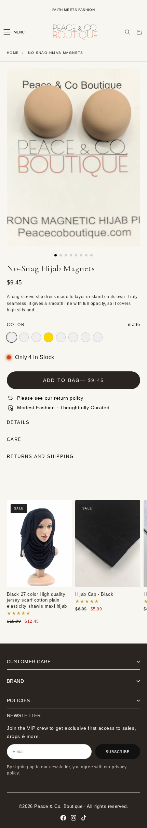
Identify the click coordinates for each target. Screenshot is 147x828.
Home (13, 53)
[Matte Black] (73, 337)
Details (18, 422)
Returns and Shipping (40, 456)
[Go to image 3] (66, 255)
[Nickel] (24, 337)
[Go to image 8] (91, 255)
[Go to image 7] (86, 255)
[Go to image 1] (55, 255)
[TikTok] (83, 817)
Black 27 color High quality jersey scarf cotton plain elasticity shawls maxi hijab (39, 543)
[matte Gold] (61, 337)
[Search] (127, 32)
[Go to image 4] (71, 255)
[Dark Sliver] (98, 337)
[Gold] (48, 337)
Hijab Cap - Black (107, 543)
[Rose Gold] (85, 337)
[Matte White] (36, 337)
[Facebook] (63, 817)
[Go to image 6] (81, 255)
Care (14, 439)
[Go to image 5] (76, 255)
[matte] (11, 337)
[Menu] (17, 32)
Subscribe (118, 752)
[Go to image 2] (60, 255)
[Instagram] (73, 817)
